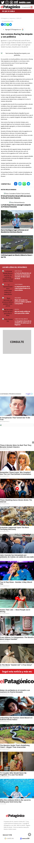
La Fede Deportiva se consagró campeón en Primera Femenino (16, 206)
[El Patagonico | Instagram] (11, 3)
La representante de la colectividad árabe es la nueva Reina (22, 288)
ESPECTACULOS (18, 271)
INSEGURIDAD (18, 298)
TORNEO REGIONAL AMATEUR (21, 319)
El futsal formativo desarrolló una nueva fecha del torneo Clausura (16, 197)
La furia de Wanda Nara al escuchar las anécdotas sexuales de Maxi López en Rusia (23, 275)
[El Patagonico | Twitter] (2, 3)
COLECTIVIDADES (18, 284)
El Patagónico (4, 18)
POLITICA (17, 309)
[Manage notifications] (29, 834)
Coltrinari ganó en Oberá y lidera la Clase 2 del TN (16, 256)
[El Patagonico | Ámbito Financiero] (25, 3)
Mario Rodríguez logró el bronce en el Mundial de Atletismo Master (14, 231)
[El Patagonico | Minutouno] (16, 3)
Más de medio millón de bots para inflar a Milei (22, 312)
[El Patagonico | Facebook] (7, 3)
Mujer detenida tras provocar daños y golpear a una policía (23, 301)
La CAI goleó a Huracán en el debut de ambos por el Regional (23, 323)
